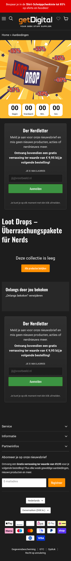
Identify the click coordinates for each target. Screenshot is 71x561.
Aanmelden (36, 188)
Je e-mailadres (35, 171)
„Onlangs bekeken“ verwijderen (24, 295)
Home (5, 35)
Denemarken (33, 510)
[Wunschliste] (58, 18)
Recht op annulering (35, 553)
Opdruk (52, 549)
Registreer (56, 482)
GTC (42, 549)
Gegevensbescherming (24, 549)
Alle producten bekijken (35, 268)
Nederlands (34, 500)
